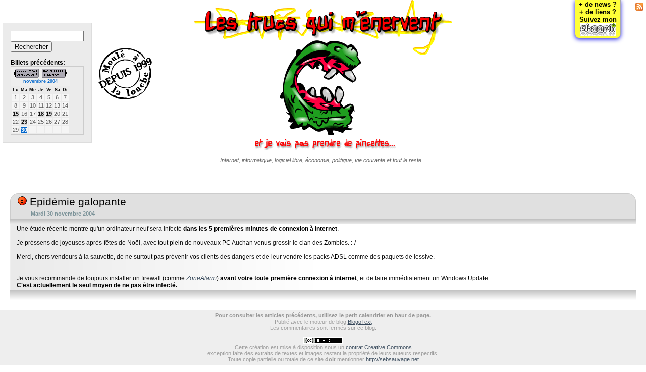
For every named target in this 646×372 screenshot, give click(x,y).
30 (24, 130)
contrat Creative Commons (379, 347)
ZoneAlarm (201, 278)
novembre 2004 (40, 81)
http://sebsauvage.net (392, 359)
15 (16, 114)
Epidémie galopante (76, 202)
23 (24, 122)
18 (41, 114)
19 (49, 114)
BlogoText (360, 321)
